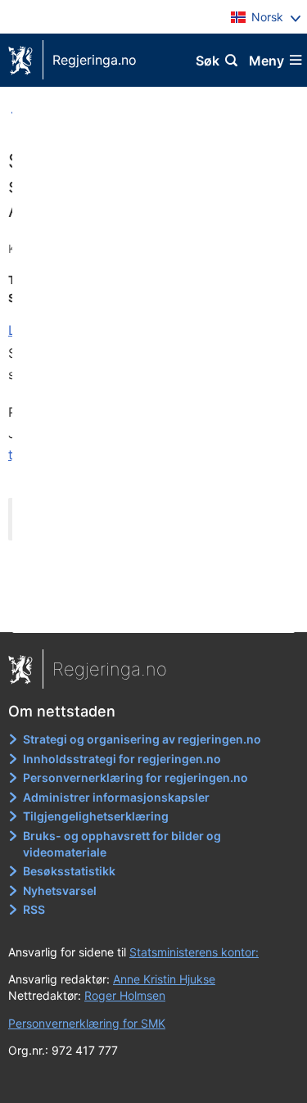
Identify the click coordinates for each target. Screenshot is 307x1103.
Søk (207, 60)
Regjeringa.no (94, 60)
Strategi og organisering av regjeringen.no (142, 739)
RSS (34, 909)
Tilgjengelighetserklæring (96, 816)
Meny (266, 60)
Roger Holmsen (124, 995)
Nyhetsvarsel (60, 890)
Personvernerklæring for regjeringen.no (135, 777)
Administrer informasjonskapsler (116, 797)
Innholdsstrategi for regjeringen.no (122, 759)
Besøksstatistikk (69, 871)
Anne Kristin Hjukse (164, 979)
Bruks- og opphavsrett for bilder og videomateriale (122, 844)
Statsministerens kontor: (194, 952)
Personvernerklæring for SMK (86, 1023)
